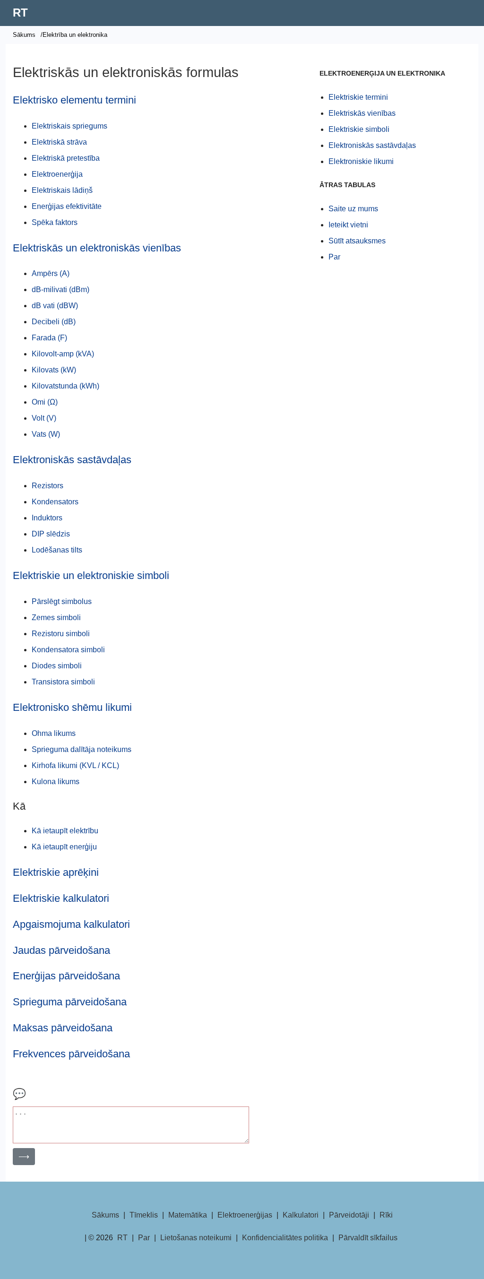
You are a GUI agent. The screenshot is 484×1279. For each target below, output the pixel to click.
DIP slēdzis (51, 534)
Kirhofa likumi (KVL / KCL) (75, 765)
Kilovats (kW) (54, 370)
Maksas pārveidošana (62, 1028)
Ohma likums (54, 733)
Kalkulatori (301, 1215)
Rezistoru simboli (61, 634)
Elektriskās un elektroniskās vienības (97, 248)
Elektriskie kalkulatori (61, 898)
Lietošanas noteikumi (196, 1238)
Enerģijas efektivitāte (67, 206)
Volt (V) (44, 418)
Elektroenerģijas (244, 1215)
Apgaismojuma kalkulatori (71, 924)
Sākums (24, 34)
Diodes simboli (57, 666)
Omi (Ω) (45, 402)
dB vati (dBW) (55, 306)
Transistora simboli (63, 682)
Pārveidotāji (349, 1215)
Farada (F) (49, 338)
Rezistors (47, 486)
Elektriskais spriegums (69, 126)
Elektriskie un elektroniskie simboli (91, 575)
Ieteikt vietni (348, 225)
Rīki (386, 1215)
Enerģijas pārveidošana (66, 976)
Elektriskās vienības (362, 113)
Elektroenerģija (57, 174)
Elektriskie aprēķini (56, 872)
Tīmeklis (144, 1215)
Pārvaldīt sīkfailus (368, 1238)
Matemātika (187, 1215)
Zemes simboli (56, 618)
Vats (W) (46, 434)
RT (20, 12)
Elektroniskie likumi (361, 161)
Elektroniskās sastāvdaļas (72, 460)
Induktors (47, 518)
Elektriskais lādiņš (62, 190)
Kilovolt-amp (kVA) (63, 354)
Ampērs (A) (50, 273)
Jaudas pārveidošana (61, 950)
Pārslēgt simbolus (62, 601)
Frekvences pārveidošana (71, 1054)
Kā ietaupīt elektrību (65, 831)
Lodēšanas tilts (57, 550)
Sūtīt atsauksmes (357, 241)
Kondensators (55, 502)
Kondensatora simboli (68, 650)
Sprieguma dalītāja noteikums (81, 749)
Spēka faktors (55, 222)
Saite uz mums (353, 209)
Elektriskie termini (358, 97)
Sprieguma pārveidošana (70, 1002)
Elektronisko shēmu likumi (72, 707)
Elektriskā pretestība (66, 158)
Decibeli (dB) (54, 322)
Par (334, 257)
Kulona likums (55, 782)
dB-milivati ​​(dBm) (60, 289)
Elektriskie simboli (358, 129)
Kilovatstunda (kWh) (65, 386)
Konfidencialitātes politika (285, 1238)
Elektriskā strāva (59, 142)
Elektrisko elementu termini (74, 100)
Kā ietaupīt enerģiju (64, 847)
